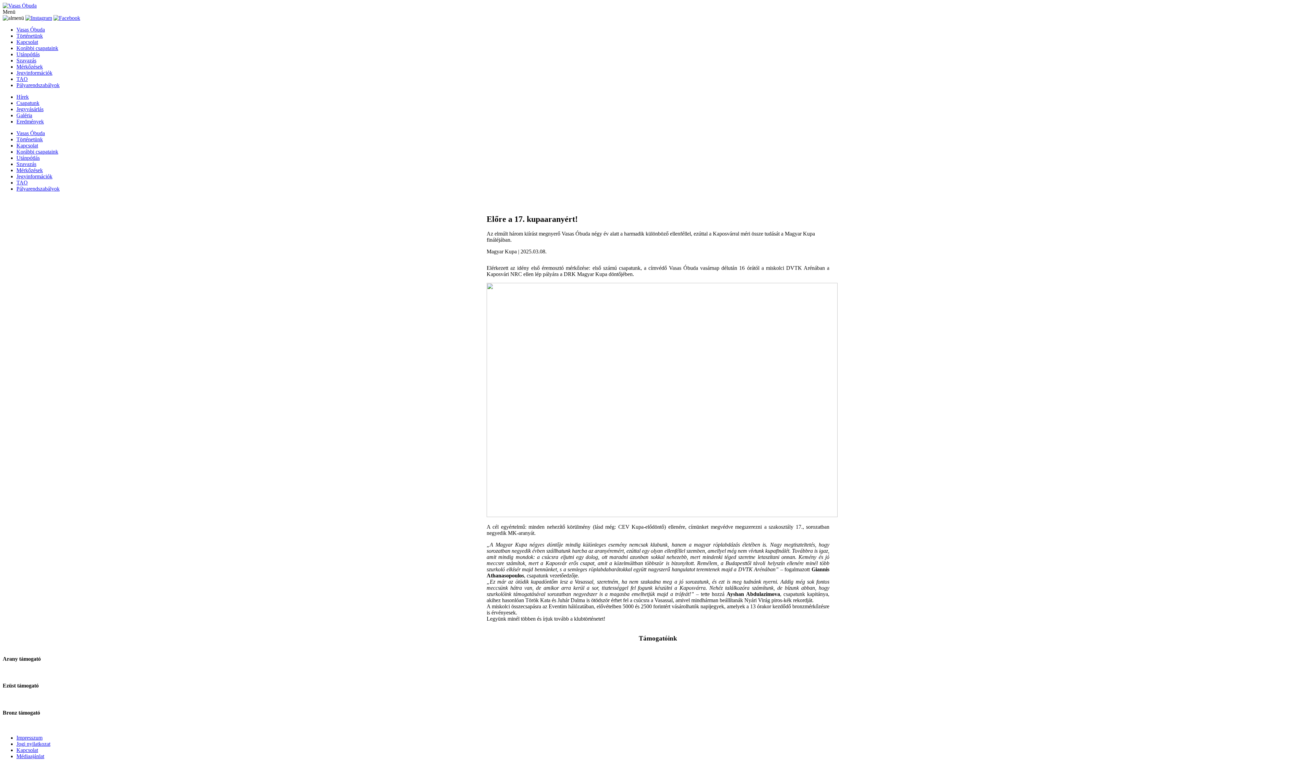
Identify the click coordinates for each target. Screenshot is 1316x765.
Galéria (24, 115)
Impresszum (29, 738)
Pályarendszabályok (38, 85)
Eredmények (30, 121)
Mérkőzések (29, 67)
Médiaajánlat (30, 756)
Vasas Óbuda (30, 30)
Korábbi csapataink (37, 48)
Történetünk (29, 36)
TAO (22, 79)
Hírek (22, 97)
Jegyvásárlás (30, 109)
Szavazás (26, 60)
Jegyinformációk (34, 73)
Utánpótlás (28, 54)
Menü (9, 12)
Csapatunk (27, 103)
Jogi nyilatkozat (33, 744)
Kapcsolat (27, 42)
